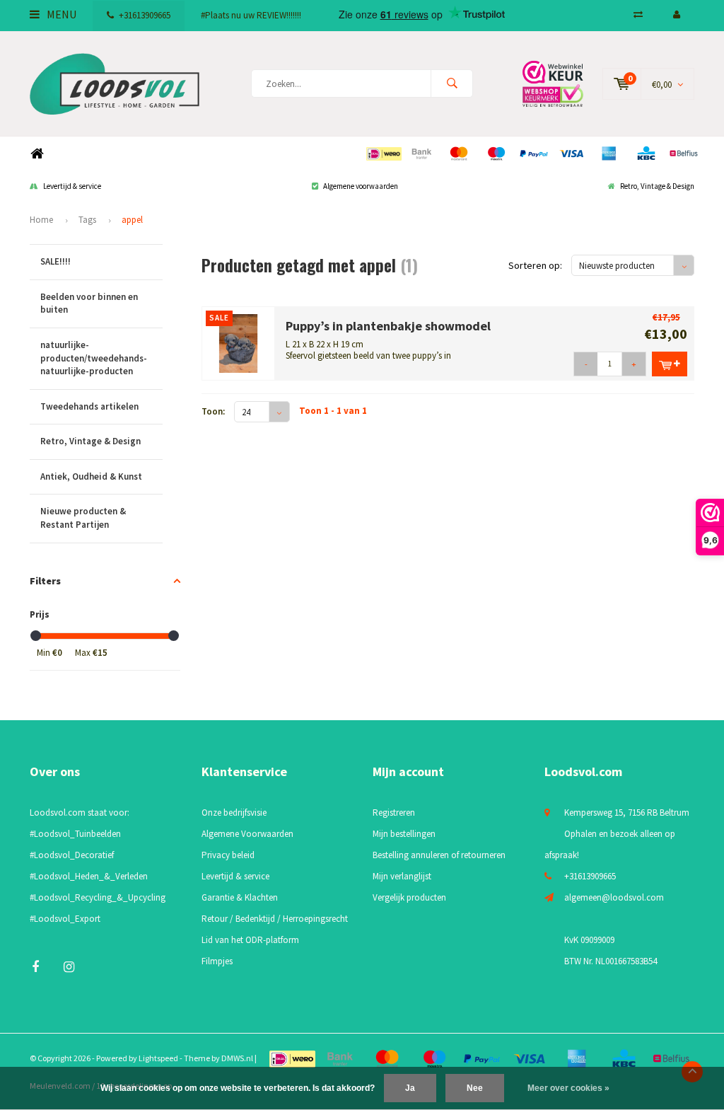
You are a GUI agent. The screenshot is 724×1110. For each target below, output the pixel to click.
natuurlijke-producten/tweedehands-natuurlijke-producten (93, 358)
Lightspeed (158, 1058)
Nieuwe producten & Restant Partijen (83, 518)
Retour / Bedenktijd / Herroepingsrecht (275, 919)
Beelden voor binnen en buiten (89, 303)
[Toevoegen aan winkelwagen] (669, 364)
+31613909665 (144, 15)
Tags (87, 220)
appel (132, 220)
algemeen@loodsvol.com (614, 897)
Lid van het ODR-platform (250, 940)
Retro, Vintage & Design (657, 186)
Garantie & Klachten (240, 897)
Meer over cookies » (568, 1088)
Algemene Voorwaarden (247, 834)
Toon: (213, 411)
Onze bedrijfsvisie (234, 813)
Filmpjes (217, 961)
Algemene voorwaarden (360, 186)
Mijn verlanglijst (402, 876)
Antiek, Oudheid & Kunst (91, 476)
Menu (60, 14)
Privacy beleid (228, 855)
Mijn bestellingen (404, 834)
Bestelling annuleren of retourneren (439, 855)
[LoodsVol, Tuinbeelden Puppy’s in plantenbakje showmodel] (238, 343)
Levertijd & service (72, 186)
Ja (410, 1088)
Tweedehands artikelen (89, 406)
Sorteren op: (535, 265)
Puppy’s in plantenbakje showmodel (388, 326)
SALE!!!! (55, 261)
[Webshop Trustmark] (553, 83)
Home (37, 154)
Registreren (394, 813)
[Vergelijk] (638, 14)
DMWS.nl (237, 1058)
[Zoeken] (452, 83)
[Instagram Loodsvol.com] (69, 967)
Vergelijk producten (409, 897)
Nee (475, 1088)
